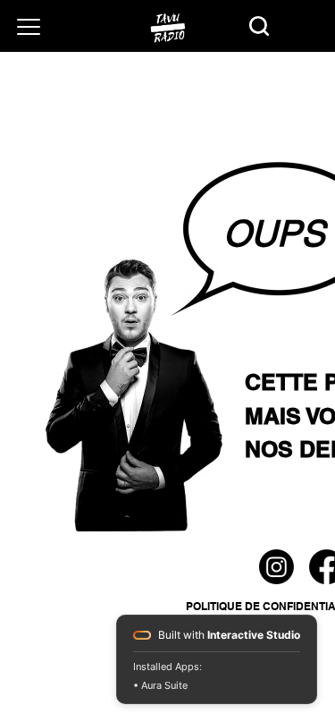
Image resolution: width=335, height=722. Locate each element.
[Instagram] (276, 566)
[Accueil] (168, 28)
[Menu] (28, 27)
